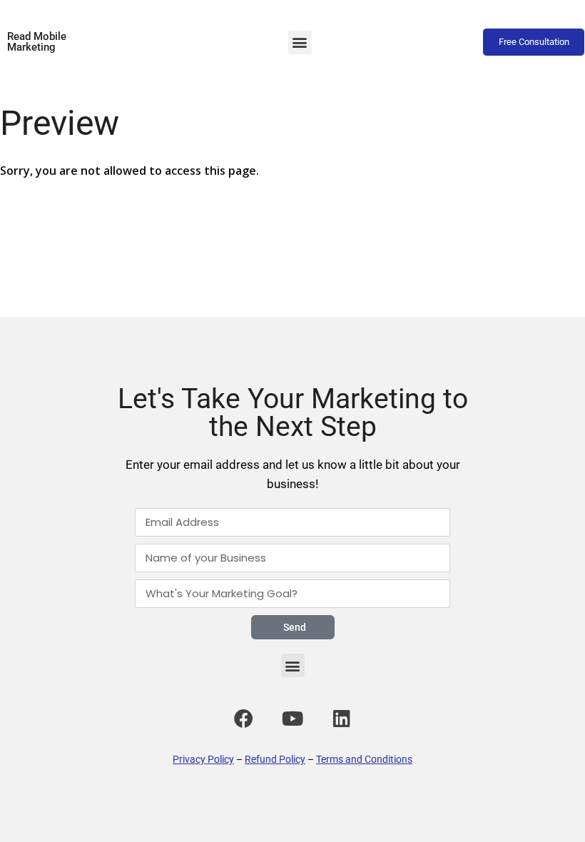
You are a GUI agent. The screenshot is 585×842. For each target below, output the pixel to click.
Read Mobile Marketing (36, 42)
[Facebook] (243, 718)
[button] (300, 42)
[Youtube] (292, 718)
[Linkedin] (341, 718)
